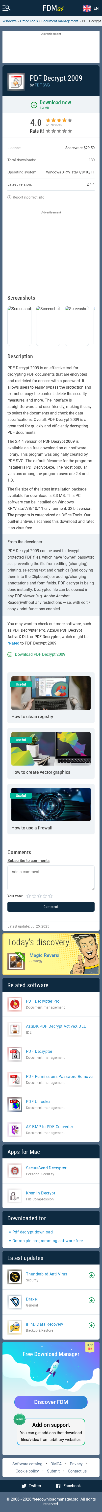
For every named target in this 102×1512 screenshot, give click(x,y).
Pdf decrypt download (32, 1232)
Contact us (77, 1471)
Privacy (76, 1464)
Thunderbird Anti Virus (46, 1274)
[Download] (92, 1275)
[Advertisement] (51, 47)
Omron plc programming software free (47, 1240)
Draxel (32, 1299)
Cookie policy (27, 1471)
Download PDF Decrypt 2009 (40, 654)
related (13, 643)
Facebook (72, 1485)
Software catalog (27, 1464)
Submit (53, 1471)
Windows (9, 21)
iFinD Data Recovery (44, 1324)
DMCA (56, 1464)
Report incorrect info (28, 197)
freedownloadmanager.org (55, 1499)
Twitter (35, 1485)
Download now (55, 102)
